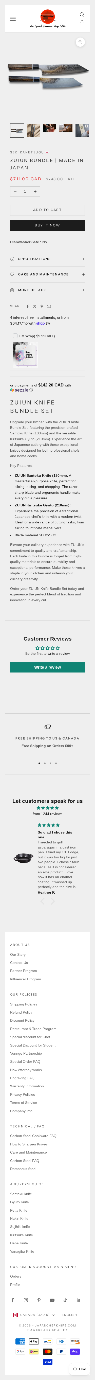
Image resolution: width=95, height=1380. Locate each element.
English (69, 1315)
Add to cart (47, 210)
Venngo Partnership (26, 1053)
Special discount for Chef (30, 1037)
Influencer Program (25, 979)
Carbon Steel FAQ (24, 1161)
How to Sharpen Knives (29, 1144)
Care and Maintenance (28, 1152)
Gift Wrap (37, 336)
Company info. (21, 1111)
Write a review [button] (47, 667)
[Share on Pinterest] (42, 306)
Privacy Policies (22, 1094)
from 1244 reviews (47, 814)
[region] (47, 739)
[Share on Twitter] (35, 306)
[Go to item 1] (17, 130)
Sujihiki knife (20, 1227)
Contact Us (19, 963)
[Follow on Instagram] (25, 1300)
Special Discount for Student (32, 1045)
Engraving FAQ (22, 1078)
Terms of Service (23, 1103)
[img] (47, 808)
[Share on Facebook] (28, 306)
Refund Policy (21, 1012)
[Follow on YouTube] (52, 1300)
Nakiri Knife (19, 1218)
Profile (15, 1285)
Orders (15, 1276)
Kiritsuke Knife (21, 1235)
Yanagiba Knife (22, 1251)
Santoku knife (21, 1194)
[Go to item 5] (82, 130)
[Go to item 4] (66, 128)
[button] (47, 387)
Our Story (18, 954)
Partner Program (23, 971)
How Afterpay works (26, 1070)
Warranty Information (27, 1086)
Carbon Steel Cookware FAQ (33, 1136)
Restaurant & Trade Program (33, 1029)
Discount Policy (22, 1020)
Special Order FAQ (25, 1061)
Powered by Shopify (47, 1330)
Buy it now (47, 225)
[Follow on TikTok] (65, 1300)
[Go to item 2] (33, 130)
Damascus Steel (23, 1169)
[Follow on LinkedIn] (78, 1300)
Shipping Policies (23, 1004)
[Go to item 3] (50, 128)
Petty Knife (18, 1210)
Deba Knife (19, 1243)
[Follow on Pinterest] (39, 1300)
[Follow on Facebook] (12, 1300)
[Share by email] (49, 306)
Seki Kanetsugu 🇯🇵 (30, 152)
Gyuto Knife (19, 1202)
